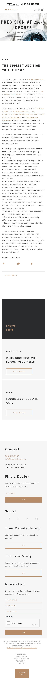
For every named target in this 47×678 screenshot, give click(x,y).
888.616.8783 (12, 456)
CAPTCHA (9, 616)
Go (23, 545)
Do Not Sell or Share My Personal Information (22, 648)
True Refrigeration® (35, 79)
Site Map (22, 663)
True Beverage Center (19, 111)
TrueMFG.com (21, 654)
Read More (19, 372)
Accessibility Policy (21, 659)
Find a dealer (10, 10)
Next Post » (11, 275)
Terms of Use (21, 661)
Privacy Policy (21, 657)
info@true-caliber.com (15, 459)
